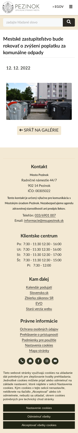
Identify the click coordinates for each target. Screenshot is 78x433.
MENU (71, 6)
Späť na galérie (41, 130)
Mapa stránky (39, 350)
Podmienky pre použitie (39, 340)
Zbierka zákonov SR (39, 298)
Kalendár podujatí (39, 287)
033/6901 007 (45, 215)
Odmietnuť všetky (39, 416)
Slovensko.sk (39, 293)
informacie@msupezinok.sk (44, 220)
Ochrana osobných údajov (39, 329)
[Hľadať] (69, 22)
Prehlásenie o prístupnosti (39, 334)
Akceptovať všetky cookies (39, 425)
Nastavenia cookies (39, 345)
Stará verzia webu (39, 309)
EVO (39, 303)
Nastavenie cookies (39, 408)
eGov (59, 6)
